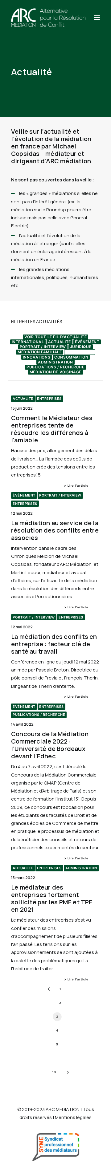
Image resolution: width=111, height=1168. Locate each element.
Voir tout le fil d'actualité (55, 337)
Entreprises (79, 352)
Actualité (59, 341)
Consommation (71, 357)
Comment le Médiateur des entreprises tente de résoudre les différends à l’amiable (51, 429)
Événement (87, 341)
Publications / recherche (55, 367)
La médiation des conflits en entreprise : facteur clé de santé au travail (54, 643)
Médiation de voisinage (55, 372)
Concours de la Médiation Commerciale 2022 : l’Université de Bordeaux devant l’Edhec (49, 745)
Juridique (80, 346)
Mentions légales (73, 1117)
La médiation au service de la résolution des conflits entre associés (55, 530)
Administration (55, 362)
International (28, 341)
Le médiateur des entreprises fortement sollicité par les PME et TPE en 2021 (51, 898)
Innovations (37, 357)
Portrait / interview (43, 346)
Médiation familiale (40, 352)
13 (54, 1072)
